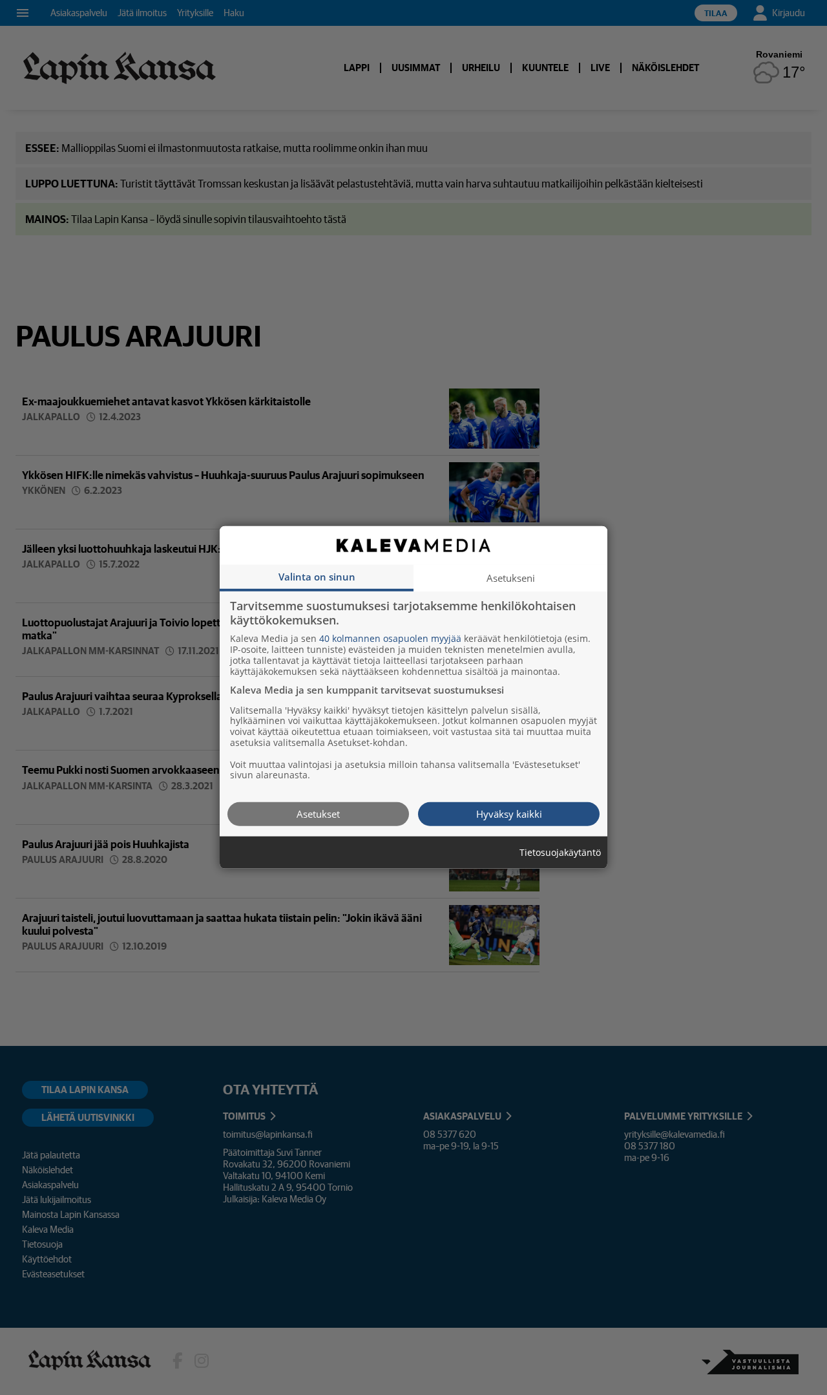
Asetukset (318, 813)
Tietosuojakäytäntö (560, 852)
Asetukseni (511, 577)
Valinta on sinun (316, 576)
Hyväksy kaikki (509, 813)
